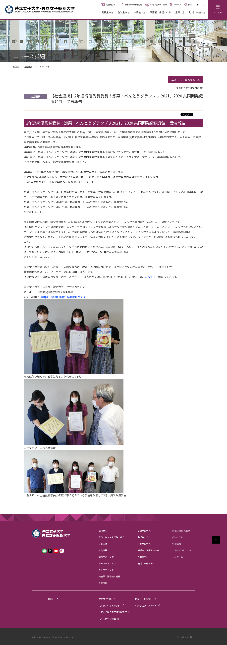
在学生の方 (123, 12)
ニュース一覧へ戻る (183, 80)
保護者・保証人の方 (160, 12)
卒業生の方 (139, 12)
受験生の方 (107, 12)
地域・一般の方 (197, 12)
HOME (16, 66)
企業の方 (180, 12)
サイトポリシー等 (184, 637)
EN (204, 4)
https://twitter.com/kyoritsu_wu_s (63, 297)
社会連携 (28, 66)
